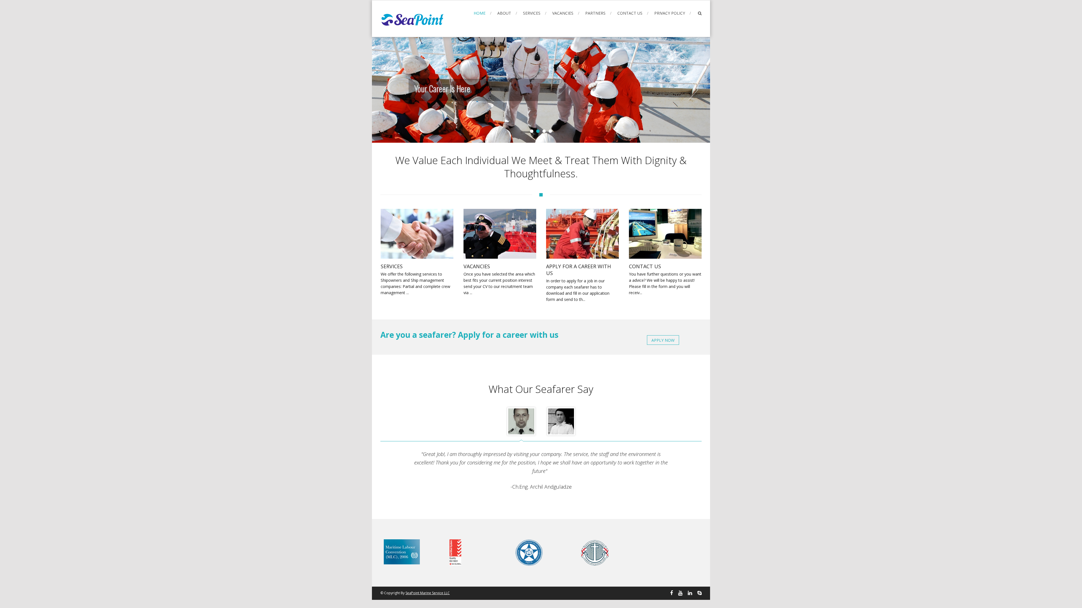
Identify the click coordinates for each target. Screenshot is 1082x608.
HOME (479, 13)
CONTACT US (629, 13)
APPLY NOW (663, 340)
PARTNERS (595, 13)
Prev (388, 90)
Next (693, 90)
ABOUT (504, 13)
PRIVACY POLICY (669, 13)
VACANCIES (562, 13)
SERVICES (531, 13)
